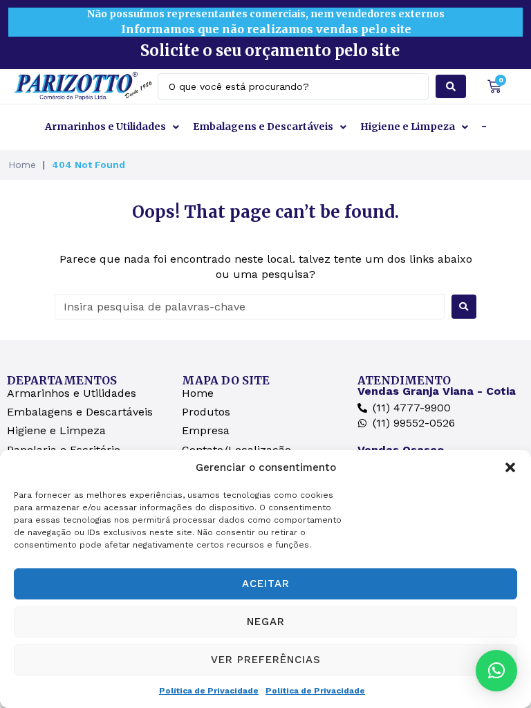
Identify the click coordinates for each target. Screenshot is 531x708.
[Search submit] (451, 86)
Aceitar (266, 583)
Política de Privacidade (209, 691)
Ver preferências (266, 659)
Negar (266, 621)
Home (22, 164)
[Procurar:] (250, 306)
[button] (510, 467)
